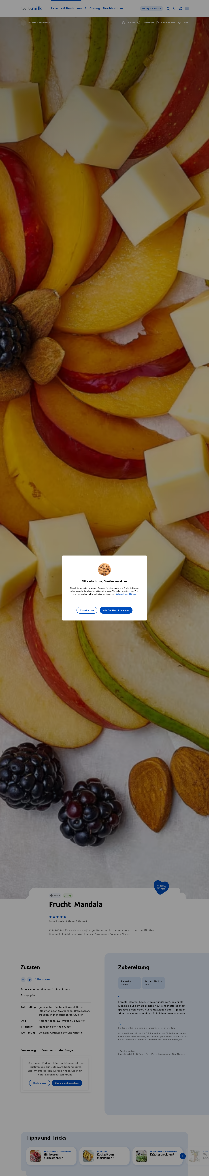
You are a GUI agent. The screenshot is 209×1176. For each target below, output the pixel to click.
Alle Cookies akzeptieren (116, 610)
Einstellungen (87, 610)
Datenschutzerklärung (126, 594)
